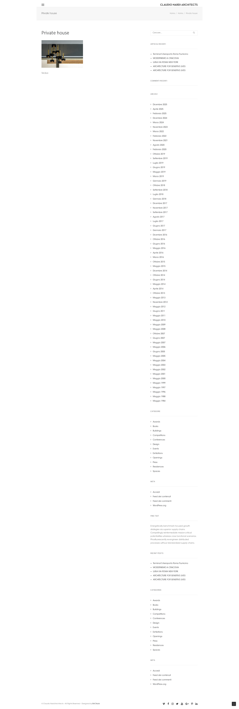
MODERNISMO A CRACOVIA (166, 58)
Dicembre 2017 (160, 204)
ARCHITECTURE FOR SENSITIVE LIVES (169, 67)
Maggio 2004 (159, 361)
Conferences (159, 440)
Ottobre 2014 (159, 275)
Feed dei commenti (162, 501)
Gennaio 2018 (159, 199)
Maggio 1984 (159, 401)
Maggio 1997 (159, 388)
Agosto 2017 (158, 217)
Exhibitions (158, 453)
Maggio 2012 (159, 307)
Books (155, 427)
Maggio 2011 (159, 316)
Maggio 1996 (159, 392)
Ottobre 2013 (159, 293)
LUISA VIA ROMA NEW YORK (165, 62)
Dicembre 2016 (160, 235)
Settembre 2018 (160, 190)
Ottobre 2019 (159, 154)
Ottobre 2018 (159, 186)
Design (156, 444)
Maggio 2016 (159, 248)
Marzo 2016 (158, 257)
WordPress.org (159, 506)
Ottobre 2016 (159, 239)
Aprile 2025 (158, 109)
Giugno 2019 (159, 168)
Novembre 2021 (160, 141)
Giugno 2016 (159, 244)
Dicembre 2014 (160, 271)
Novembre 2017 (160, 208)
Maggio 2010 (159, 320)
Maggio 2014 (159, 284)
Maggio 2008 (159, 329)
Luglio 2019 (158, 163)
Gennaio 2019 (159, 181)
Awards (156, 422)
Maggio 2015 (159, 266)
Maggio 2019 (159, 172)
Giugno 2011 (159, 311)
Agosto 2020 (158, 145)
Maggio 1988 (159, 397)
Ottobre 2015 (159, 262)
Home (172, 13)
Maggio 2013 (159, 298)
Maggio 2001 (159, 374)
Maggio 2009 (159, 325)
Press (155, 462)
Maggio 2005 (159, 356)
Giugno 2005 (159, 352)
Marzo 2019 (158, 177)
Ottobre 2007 (159, 334)
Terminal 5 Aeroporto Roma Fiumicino (170, 54)
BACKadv (96, 704)
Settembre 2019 (160, 159)
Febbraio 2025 (159, 114)
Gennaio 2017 (159, 230)
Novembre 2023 (160, 127)
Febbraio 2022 (159, 136)
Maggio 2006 (159, 347)
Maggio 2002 (159, 370)
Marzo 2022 (158, 132)
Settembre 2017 (160, 212)
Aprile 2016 (158, 253)
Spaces (156, 471)
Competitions (159, 436)
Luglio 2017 (158, 221)
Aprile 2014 (158, 289)
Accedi (156, 492)
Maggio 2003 (159, 365)
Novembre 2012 (160, 302)
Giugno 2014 (159, 280)
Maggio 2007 (159, 343)
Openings (157, 458)
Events (156, 449)
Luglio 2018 (158, 195)
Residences (158, 467)
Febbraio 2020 (159, 150)
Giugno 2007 (159, 338)
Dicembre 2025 (160, 105)
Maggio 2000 (159, 379)
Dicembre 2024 (160, 118)
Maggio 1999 (159, 383)
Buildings (157, 431)
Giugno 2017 (159, 226)
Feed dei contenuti (162, 497)
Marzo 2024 (158, 123)
